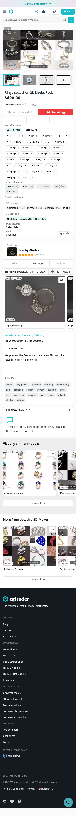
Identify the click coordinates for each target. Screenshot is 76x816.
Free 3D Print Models (14, 674)
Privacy (31, 788)
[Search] (71, 20)
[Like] (14, 120)
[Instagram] (20, 801)
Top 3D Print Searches (15, 717)
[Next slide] (68, 50)
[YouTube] (12, 801)
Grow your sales (12, 693)
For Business (10, 649)
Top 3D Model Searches (15, 711)
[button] (64, 20)
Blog (5, 624)
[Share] (61, 120)
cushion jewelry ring (13, 493)
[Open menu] (4, 12)
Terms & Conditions (14, 788)
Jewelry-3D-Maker (30, 250)
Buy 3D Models (10, 642)
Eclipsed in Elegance (13, 569)
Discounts (8, 680)
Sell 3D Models (11, 686)
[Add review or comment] (69, 410)
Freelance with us (12, 705)
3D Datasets (9, 655)
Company (7, 617)
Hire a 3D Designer (13, 661)
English (44, 789)
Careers (7, 630)
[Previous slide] (7, 50)
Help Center (9, 636)
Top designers (10, 729)
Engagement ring (14, 325)
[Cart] (44, 12)
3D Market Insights (13, 699)
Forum (6, 742)
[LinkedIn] (5, 801)
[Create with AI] (36, 12)
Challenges (9, 735)
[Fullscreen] (7, 30)
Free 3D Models (11, 667)
